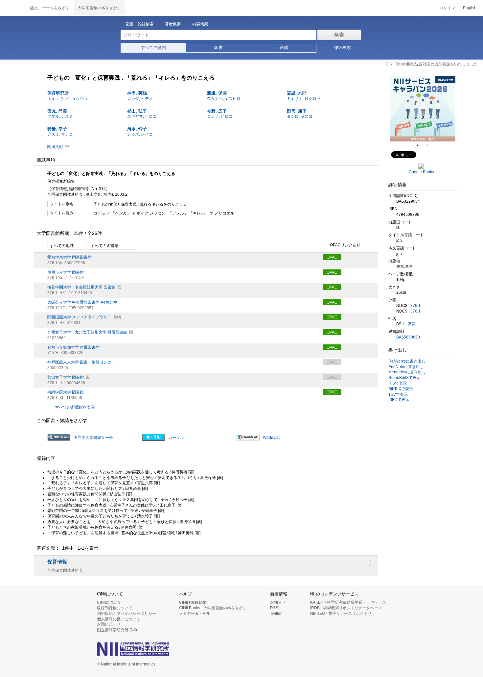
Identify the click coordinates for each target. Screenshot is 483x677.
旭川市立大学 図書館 (65, 272)
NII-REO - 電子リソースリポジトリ (341, 613)
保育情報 (57, 561)
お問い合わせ (109, 624)
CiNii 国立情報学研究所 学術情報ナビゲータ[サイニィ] (13, 8)
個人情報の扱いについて (118, 619)
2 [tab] (430, 145)
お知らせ (278, 602)
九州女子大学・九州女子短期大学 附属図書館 (87, 332)
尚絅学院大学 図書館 (65, 392)
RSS (274, 608)
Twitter (276, 613)
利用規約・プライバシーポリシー (126, 613)
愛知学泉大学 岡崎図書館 (69, 257)
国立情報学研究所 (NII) (117, 630)
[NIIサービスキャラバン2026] (422, 108)
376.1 (415, 305)
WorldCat (271, 437)
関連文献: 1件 (59, 146)
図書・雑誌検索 (139, 24)
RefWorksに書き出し (407, 361)
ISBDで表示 (398, 399)
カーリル (176, 437)
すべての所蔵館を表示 (75, 407)
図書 (218, 47)
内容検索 (200, 24)
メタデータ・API (194, 613)
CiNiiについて (109, 602)
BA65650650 (408, 337)
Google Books (421, 172)
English (469, 8)
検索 (339, 35)
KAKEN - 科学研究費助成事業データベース (348, 602)
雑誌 (283, 47)
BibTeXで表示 (400, 389)
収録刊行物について (114, 608)
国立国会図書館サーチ (93, 437)
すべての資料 (153, 47)
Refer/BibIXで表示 (404, 377)
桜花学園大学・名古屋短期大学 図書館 (81, 287)
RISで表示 (397, 383)
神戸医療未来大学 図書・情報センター (81, 362)
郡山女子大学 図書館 (65, 377)
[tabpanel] (422, 108)
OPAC (332, 257)
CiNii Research (192, 602)
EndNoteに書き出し (406, 366)
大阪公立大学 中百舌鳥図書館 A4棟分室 (82, 302)
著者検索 (173, 24)
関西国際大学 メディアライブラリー (79, 317)
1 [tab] (420, 145)
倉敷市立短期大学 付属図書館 (73, 347)
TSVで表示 (398, 394)
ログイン (447, 8)
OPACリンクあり (345, 245)
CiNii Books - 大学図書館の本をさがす (213, 608)
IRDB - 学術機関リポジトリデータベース (346, 608)
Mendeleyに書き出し (407, 372)
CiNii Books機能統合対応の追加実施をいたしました (432, 64)
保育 (411, 324)
